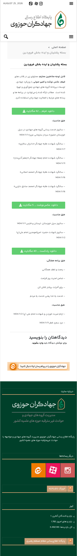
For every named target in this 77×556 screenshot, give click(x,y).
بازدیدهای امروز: (64, 521)
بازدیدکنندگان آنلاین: (61, 516)
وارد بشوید (37, 343)
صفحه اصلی (59, 47)
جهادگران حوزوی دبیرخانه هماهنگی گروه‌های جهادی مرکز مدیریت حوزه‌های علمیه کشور (38, 20)
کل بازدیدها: (65, 527)
